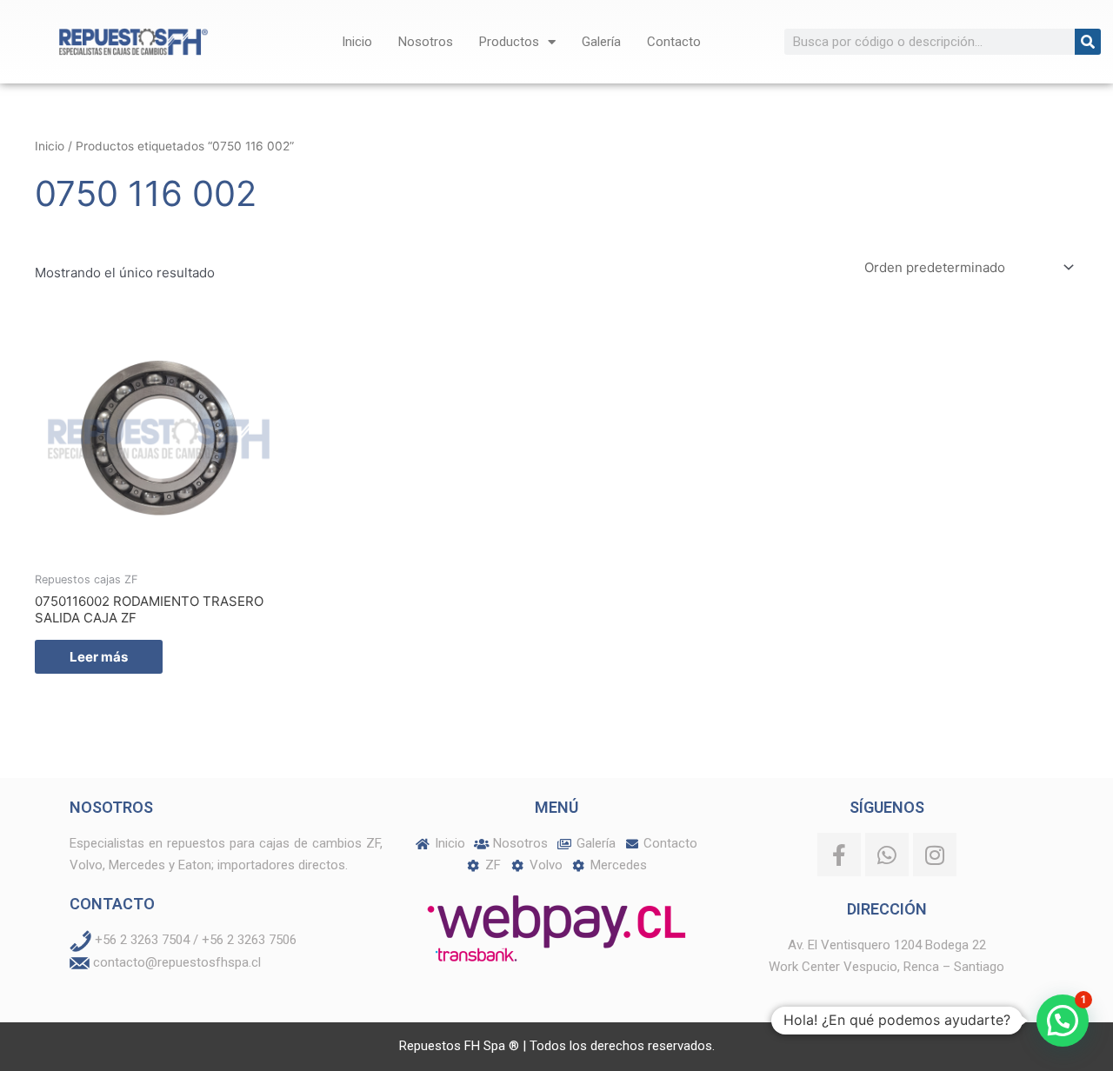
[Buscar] (1088, 42)
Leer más (99, 657)
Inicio (357, 42)
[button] (1062, 1020)
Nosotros (425, 42)
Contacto (674, 42)
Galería (601, 42)
